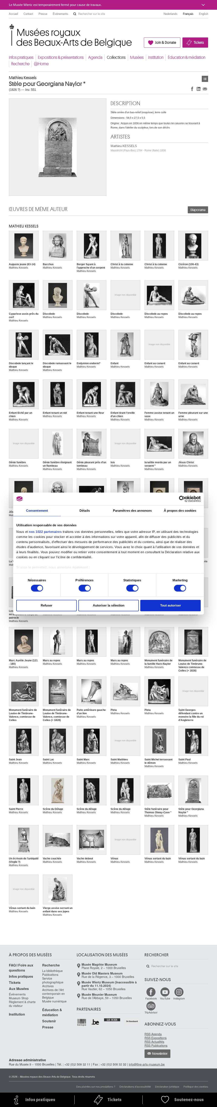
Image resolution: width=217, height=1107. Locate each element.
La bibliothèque (52, 971)
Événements (60, 13)
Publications (50, 974)
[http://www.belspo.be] (82, 1022)
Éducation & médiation (186, 57)
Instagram (179, 998)
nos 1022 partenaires (45, 532)
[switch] (85, 588)
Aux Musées (19, 988)
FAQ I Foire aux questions (21, 968)
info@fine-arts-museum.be (147, 1064)
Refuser (46, 605)
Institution (155, 57)
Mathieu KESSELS (138, 148)
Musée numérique (54, 1001)
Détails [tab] (84, 510)
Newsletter (160, 1053)
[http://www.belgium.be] (95, 1022)
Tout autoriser (170, 605)
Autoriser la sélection (108, 605)
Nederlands (170, 13)
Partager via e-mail (205, 89)
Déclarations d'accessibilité (135, 1086)
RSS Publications (156, 1045)
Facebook (151, 998)
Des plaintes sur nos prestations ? (95, 1086)
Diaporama (198, 210)
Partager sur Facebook (192, 89)
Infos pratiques (21, 57)
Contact (28, 13)
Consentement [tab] (37, 510)
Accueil (13, 13)
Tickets (199, 42)
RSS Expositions (156, 1038)
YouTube (165, 998)
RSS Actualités (154, 1042)
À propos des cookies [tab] (180, 510)
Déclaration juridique (167, 1086)
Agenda (95, 57)
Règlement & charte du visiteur (22, 1004)
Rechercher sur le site (75, 14)
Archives (48, 986)
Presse (43, 13)
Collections (116, 57)
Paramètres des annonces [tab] (132, 510)
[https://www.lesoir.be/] (112, 1019)
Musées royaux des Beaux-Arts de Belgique (9, 27)
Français (188, 13)
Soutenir (49, 1021)
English (203, 13)
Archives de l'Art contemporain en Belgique (53, 993)
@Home (41, 64)
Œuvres (205, 79)
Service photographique (52, 980)
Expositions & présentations (61, 57)
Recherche (20, 64)
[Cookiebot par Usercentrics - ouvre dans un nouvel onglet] (182, 499)
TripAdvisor (151, 1012)
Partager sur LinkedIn (198, 89)
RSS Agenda (153, 1034)
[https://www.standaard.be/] (132, 1021)
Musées (137, 57)
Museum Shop (18, 998)
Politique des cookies (196, 1086)
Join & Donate (165, 42)
